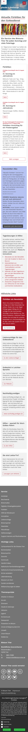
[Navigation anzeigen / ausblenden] (24, 3)
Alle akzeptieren (19, 730)
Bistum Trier (6, 642)
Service (4, 492)
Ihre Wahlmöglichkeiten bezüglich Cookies (14, 699)
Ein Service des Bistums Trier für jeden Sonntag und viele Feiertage (13, 40)
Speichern (7, 730)
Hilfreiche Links (8, 293)
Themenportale (7, 592)
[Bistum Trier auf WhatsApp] (20, 671)
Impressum (3, 717)
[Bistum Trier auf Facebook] (9, 671)
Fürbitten (7, 67)
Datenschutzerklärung (8, 715)
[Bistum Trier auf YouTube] (14, 671)
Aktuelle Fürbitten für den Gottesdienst (13, 19)
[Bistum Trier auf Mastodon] (9, 677)
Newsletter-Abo (10, 169)
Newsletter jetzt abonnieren (13, 226)
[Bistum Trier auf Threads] (3, 677)
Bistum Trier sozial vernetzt (13, 666)
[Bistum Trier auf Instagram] (3, 671)
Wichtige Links (7, 542)
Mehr (5, 97)
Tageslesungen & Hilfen (12, 236)
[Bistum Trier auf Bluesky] (14, 677)
